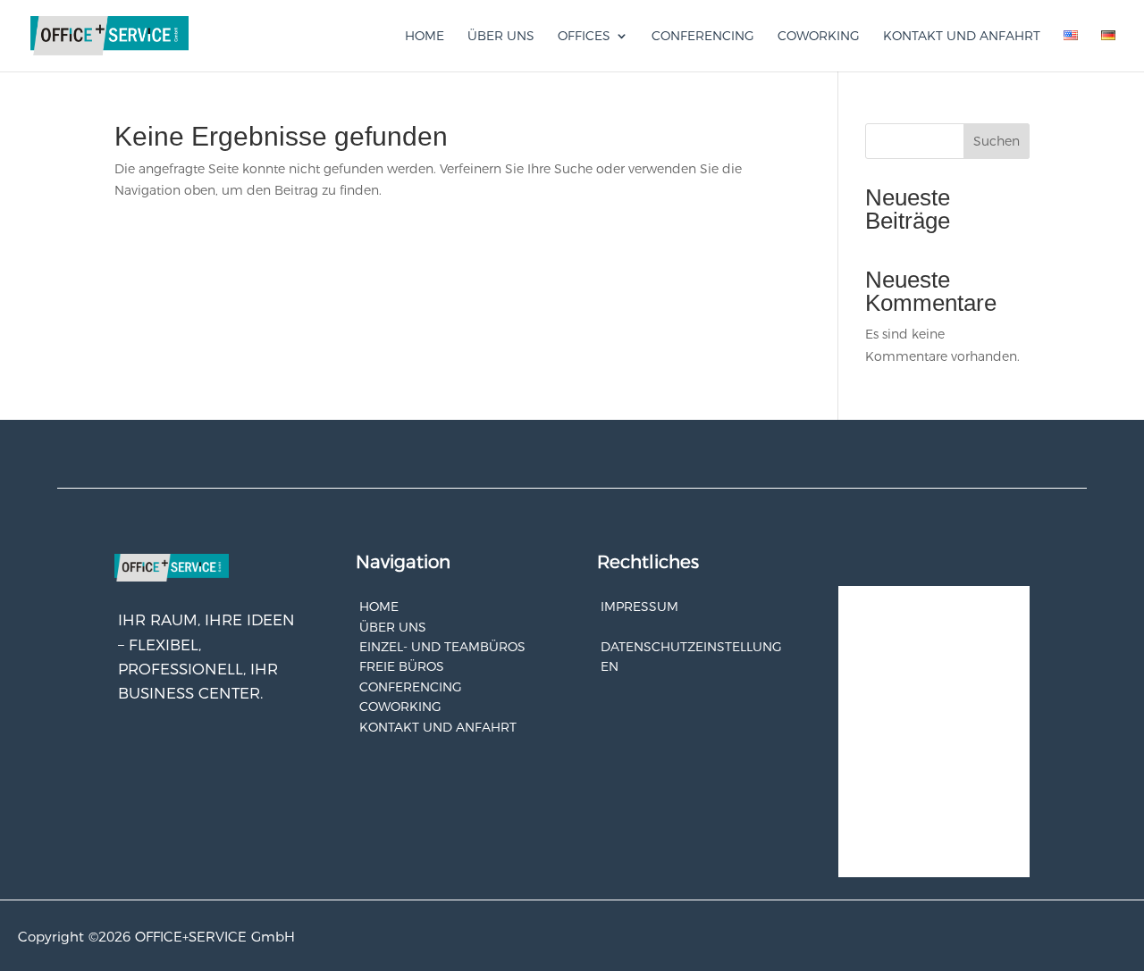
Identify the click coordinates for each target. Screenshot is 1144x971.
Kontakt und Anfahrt (961, 36)
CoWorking (400, 707)
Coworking (819, 36)
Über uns (500, 36)
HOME (379, 607)
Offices (584, 36)
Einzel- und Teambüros (442, 647)
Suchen (996, 141)
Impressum (639, 607)
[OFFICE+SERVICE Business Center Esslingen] (109, 35)
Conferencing (703, 36)
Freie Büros (401, 666)
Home (424, 36)
